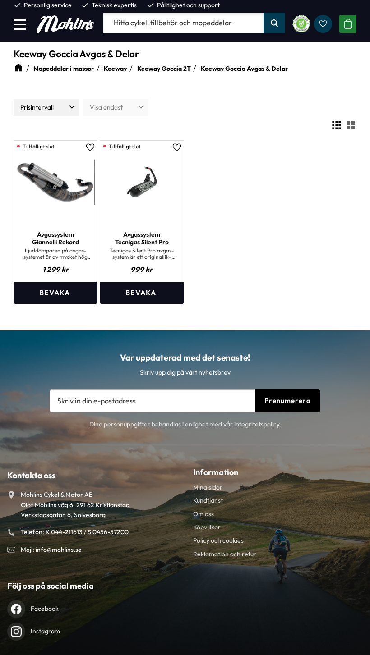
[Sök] (274, 23)
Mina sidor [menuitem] (207, 487)
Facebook (45, 609)
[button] (20, 24)
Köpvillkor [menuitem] (207, 527)
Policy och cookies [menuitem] (218, 540)
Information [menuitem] (215, 472)
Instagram (45, 631)
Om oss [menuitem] (203, 514)
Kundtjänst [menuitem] (208, 500)
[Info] (55, 292)
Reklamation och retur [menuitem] (224, 554)
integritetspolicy (256, 424)
